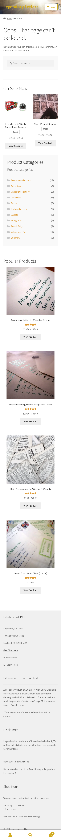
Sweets (14, 214)
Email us (24, 761)
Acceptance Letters (21, 180)
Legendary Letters (20, 7)
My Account (10, 835)
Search (30, 835)
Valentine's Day (19, 232)
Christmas (16, 197)
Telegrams (16, 220)
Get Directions (10, 650)
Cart (47, 832)
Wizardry (15, 237)
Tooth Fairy (17, 226)
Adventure (16, 185)
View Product (16, 145)
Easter (14, 203)
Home (9, 18)
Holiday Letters (19, 208)
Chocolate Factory (20, 191)
